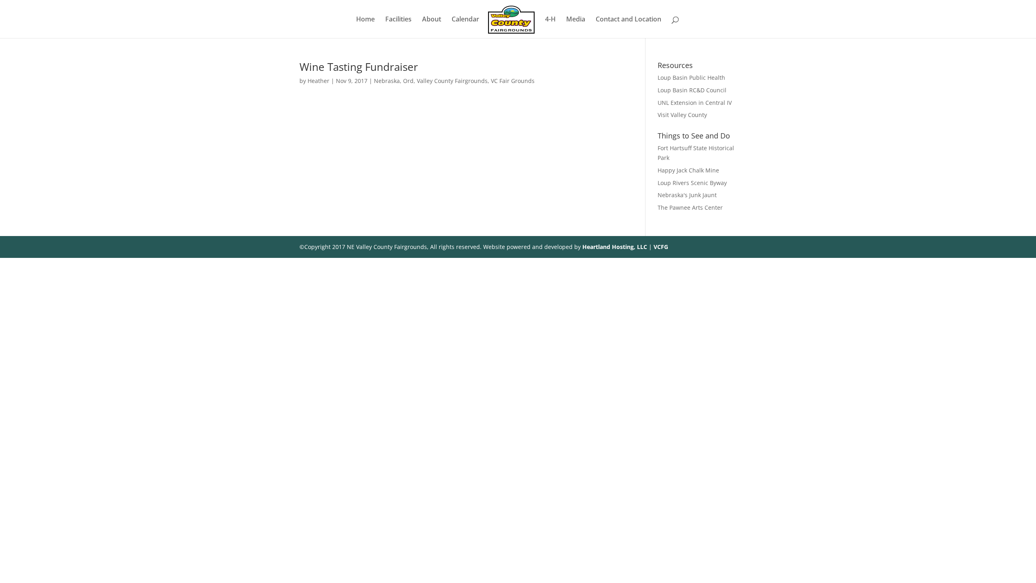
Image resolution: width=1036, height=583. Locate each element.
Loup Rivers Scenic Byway (692, 183)
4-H (550, 19)
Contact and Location (628, 19)
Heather (318, 81)
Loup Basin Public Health (691, 77)
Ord (408, 81)
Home (365, 19)
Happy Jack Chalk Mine (688, 170)
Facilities (398, 19)
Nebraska (387, 81)
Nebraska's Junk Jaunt (687, 195)
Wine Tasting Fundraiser (358, 67)
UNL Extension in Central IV (695, 102)
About (431, 19)
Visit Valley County (682, 115)
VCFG (661, 247)
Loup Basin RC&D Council (692, 90)
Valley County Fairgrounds (452, 81)
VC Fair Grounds (513, 81)
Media (575, 19)
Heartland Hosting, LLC (614, 247)
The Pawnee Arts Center (690, 207)
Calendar (465, 19)
